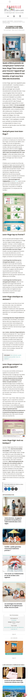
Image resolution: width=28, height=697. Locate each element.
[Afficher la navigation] (8, 16)
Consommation (18, 21)
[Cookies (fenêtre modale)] (25, 694)
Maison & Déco (6, 22)
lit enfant (14, 620)
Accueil (4, 21)
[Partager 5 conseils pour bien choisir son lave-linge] (5, 489)
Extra (16, 181)
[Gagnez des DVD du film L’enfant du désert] (14, 647)
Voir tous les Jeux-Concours (14, 654)
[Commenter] (12, 489)
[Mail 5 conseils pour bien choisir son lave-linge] (16, 489)
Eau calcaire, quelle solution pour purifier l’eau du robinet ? (12, 357)
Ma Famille (10, 21)
